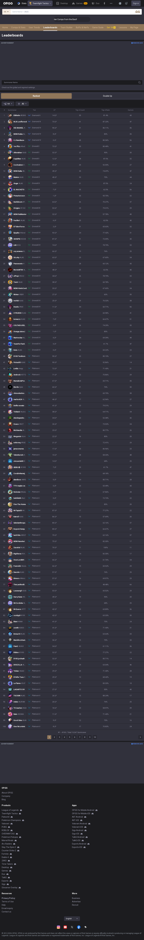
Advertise (76, 901)
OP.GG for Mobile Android (83, 810)
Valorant (5, 823)
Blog (4, 799)
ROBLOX (5, 830)
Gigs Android (77, 830)
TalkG (4, 877)
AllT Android (77, 817)
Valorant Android (79, 823)
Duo (3, 874)
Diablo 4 (5, 857)
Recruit (75, 905)
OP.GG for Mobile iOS (81, 813)
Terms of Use (8, 901)
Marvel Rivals (7, 840)
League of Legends (10, 810)
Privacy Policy (8, 898)
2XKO (4, 860)
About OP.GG (7, 793)
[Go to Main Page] (8, 3)
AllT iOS (75, 820)
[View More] (111, 3)
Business (76, 898)
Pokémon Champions (11, 820)
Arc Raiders (7, 844)
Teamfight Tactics (41, 3)
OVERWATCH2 (8, 834)
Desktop (5, 867)
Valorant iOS (77, 827)
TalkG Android (78, 837)
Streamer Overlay (9, 887)
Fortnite (5, 854)
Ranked (36, 96)
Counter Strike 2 (9, 850)
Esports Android (79, 844)
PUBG (4, 827)
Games (5, 871)
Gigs (3, 884)
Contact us (6, 912)
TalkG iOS (76, 840)
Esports (5, 881)
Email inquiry (7, 908)
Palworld (5, 817)
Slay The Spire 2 (9, 847)
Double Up (107, 96)
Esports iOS (77, 847)
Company (6, 796)
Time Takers (7, 864)
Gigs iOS (75, 834)
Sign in (136, 3)
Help (4, 905)
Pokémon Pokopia (10, 837)
